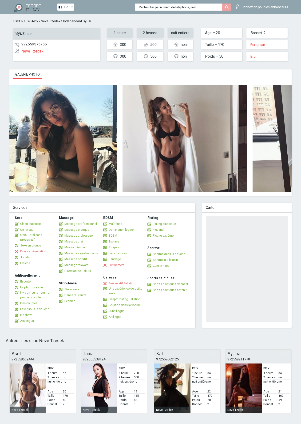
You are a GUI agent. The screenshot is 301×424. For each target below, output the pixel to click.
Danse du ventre (75, 295)
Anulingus (27, 321)
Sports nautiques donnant (170, 284)
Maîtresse (115, 224)
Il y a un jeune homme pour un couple (34, 295)
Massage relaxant (76, 265)
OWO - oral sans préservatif (31, 237)
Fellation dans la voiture (125, 305)
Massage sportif (75, 259)
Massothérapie (74, 247)
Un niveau (26, 229)
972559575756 (34, 44)
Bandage (115, 259)
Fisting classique (164, 224)
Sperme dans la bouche (169, 254)
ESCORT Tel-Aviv (25, 21)
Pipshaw (26, 315)
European (257, 45)
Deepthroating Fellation (124, 299)
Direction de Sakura (77, 271)
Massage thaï (73, 241)
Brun (253, 56)
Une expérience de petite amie (125, 291)
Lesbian (69, 301)
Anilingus (115, 317)
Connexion (265, 7)
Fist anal (158, 229)
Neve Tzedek (50, 21)
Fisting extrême (163, 235)
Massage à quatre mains (81, 253)
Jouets (25, 257)
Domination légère (121, 229)
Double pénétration (33, 251)
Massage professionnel (80, 224)
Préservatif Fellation (122, 283)
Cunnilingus (116, 311)
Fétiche (25, 263)
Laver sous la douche (34, 309)
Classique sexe (30, 224)
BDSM (113, 235)
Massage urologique (78, 235)
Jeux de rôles (118, 253)
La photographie (31, 287)
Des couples (28, 303)
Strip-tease (71, 289)
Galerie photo (27, 74)
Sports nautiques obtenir (169, 290)
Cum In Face (161, 265)
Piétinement (116, 265)
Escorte (25, 281)
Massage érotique (76, 229)
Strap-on (114, 247)
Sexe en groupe (30, 245)
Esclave (114, 241)
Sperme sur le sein (165, 260)
